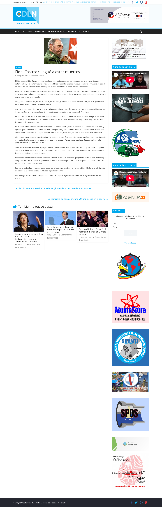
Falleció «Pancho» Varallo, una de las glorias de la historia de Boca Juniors (52, 188)
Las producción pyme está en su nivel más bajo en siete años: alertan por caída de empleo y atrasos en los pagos (86, 2)
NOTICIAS (27, 31)
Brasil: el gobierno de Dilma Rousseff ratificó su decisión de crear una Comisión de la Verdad (29, 237)
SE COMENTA (84, 31)
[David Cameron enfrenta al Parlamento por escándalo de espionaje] (60, 212)
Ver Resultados (130, 243)
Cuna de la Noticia (37, 76)
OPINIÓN (70, 31)
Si (115, 223)
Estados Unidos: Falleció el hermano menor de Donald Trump (92, 232)
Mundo (18, 68)
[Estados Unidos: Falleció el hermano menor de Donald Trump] (92, 212)
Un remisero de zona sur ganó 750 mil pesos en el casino (77, 198)
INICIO (17, 31)
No (116, 227)
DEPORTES (39, 31)
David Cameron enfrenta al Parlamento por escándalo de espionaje (60, 229)
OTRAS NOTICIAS (55, 31)
